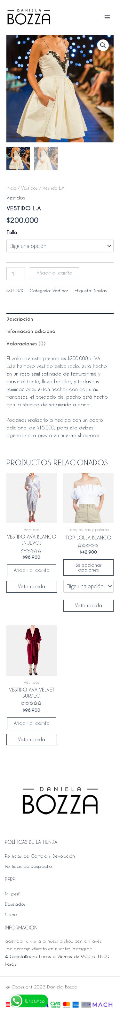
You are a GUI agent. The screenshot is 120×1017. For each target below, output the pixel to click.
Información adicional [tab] (31, 331)
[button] (103, 45)
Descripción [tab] (19, 319)
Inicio (11, 187)
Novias (100, 290)
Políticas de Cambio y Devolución (40, 856)
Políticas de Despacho (28, 866)
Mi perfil (13, 893)
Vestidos (29, 187)
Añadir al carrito (54, 272)
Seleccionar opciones (88, 567)
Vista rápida (31, 586)
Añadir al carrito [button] (32, 570)
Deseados (15, 904)
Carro (11, 914)
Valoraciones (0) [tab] (25, 344)
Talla (11, 232)
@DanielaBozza (21, 956)
